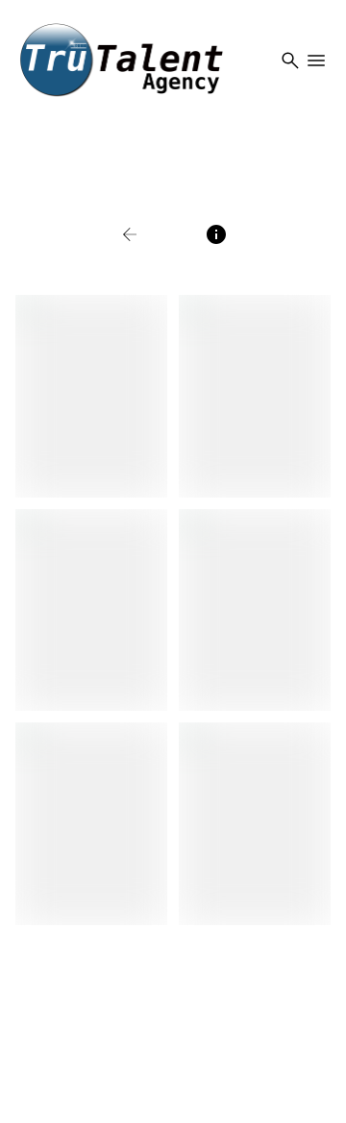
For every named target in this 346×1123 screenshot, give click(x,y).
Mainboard (172, 1111)
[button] (150, 234)
